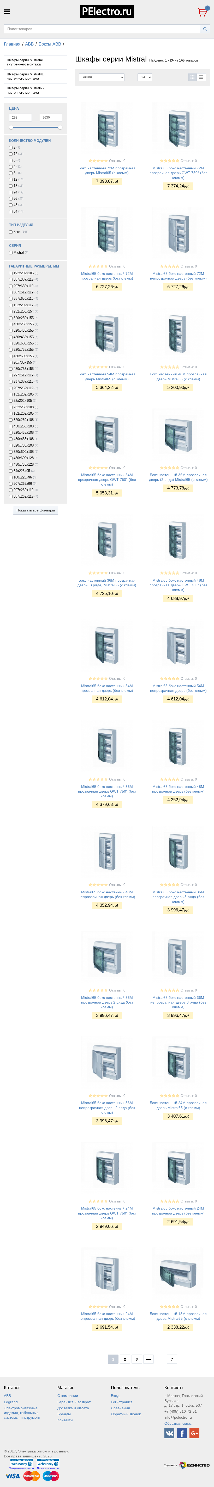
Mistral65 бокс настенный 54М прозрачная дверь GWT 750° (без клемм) (107, 479)
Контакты (65, 1420)
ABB (29, 44)
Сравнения (120, 1408)
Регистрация (121, 1402)
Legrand (11, 1402)
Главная (12, 44)
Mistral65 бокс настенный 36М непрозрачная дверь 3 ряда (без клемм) (178, 1002)
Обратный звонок (126, 1414)
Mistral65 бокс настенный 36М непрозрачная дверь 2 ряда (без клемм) (107, 1107)
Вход (115, 1396)
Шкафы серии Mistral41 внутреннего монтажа (25, 62)
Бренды (64, 1414)
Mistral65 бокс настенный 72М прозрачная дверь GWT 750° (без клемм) (178, 173)
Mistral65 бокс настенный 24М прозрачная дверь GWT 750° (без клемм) (107, 1213)
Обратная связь (178, 1423)
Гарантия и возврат (74, 1402)
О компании (67, 1396)
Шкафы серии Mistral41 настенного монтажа (25, 76)
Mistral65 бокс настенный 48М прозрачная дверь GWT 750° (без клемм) (178, 585)
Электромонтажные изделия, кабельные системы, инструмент (22, 1412)
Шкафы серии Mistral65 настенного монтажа (25, 90)
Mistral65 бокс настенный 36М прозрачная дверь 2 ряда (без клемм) (107, 1002)
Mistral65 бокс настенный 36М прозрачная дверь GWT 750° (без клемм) (107, 791)
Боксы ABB (50, 44)
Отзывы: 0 (117, 161)
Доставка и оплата (73, 1408)
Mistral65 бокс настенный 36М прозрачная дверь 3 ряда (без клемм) (178, 897)
